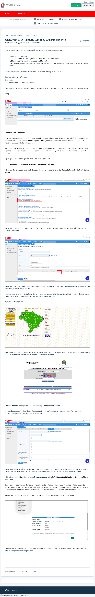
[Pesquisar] (6, 19)
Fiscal (35, 35)
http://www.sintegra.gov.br (14, 302)
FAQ (27, 35)
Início (7, 14)
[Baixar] (43, 306)
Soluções (21, 14)
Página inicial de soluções (14, 35)
